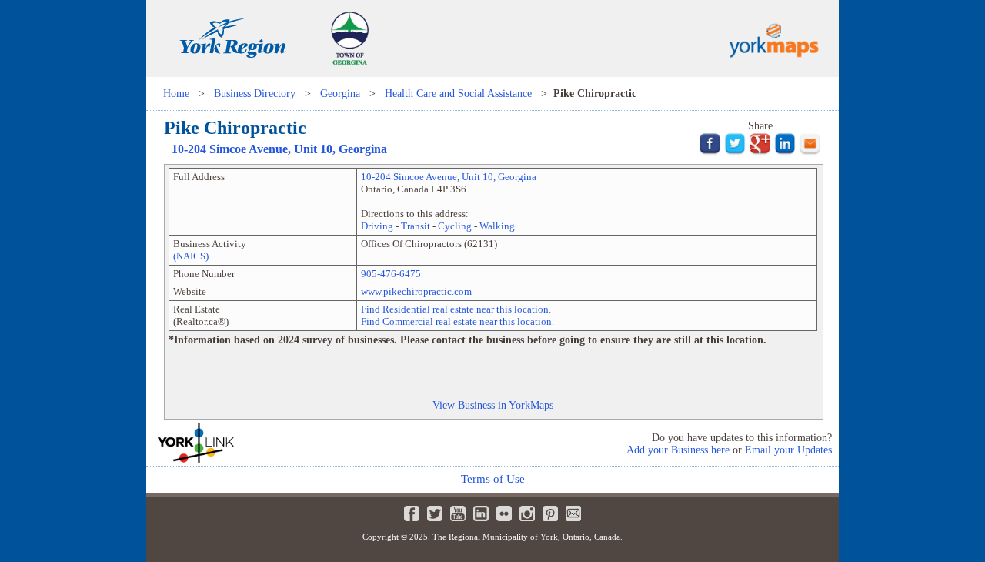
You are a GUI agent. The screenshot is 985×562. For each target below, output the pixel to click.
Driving (377, 226)
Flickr (504, 513)
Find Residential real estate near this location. (456, 309)
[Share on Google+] (760, 152)
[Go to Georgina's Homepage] (349, 73)
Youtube (458, 513)
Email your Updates (788, 450)
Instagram (527, 513)
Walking (497, 226)
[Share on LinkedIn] (785, 152)
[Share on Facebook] (710, 152)
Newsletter (573, 513)
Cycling (455, 226)
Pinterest (550, 513)
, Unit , (279, 149)
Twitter (434, 513)
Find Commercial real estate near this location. (457, 321)
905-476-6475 (391, 273)
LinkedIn (481, 513)
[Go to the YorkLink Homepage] (254, 443)
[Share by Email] (810, 152)
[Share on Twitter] (735, 152)
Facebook (411, 513)
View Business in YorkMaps (492, 405)
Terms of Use (493, 479)
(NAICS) (191, 256)
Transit (415, 226)
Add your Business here (678, 450)
